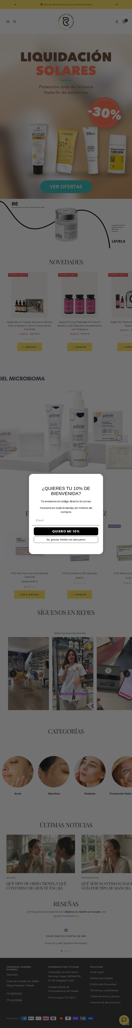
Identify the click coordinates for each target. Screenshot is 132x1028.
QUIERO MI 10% (66, 531)
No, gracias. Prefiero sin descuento (66, 539)
